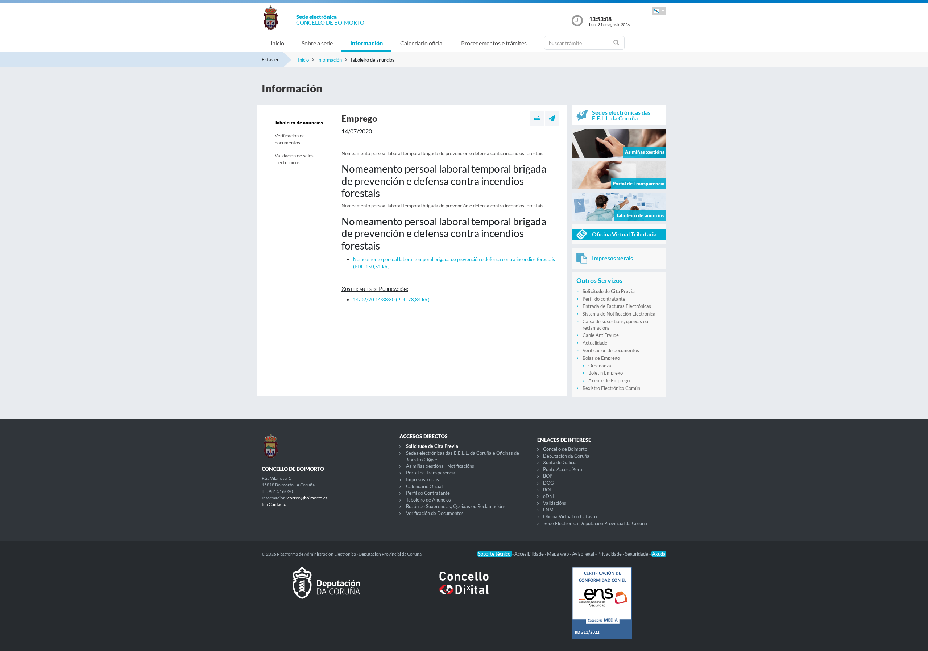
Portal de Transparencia (430, 472)
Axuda (659, 554)
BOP (547, 476)
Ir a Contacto (274, 504)
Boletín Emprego (605, 373)
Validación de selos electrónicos (294, 159)
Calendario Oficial (424, 486)
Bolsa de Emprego (601, 358)
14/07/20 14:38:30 (391, 299)
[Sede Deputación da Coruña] (326, 588)
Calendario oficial (422, 43)
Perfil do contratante (604, 299)
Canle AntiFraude (601, 335)
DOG (548, 483)
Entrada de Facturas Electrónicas (617, 306)
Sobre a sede (317, 43)
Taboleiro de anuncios (299, 122)
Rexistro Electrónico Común (611, 388)
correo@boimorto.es (307, 497)
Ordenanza (599, 365)
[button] (659, 11)
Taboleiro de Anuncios (428, 500)
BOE (547, 490)
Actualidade (595, 343)
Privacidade (610, 554)
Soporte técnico (494, 554)
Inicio (277, 43)
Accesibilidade (529, 554)
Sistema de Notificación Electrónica (619, 314)
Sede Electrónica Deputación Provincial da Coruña (595, 523)
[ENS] (601, 609)
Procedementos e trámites (494, 43)
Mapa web (558, 554)
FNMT (549, 509)
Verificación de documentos (290, 139)
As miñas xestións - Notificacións (440, 466)
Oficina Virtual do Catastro (570, 516)
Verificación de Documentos (435, 513)
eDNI (548, 496)
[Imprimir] (537, 118)
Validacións (554, 503)
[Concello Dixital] (464, 588)
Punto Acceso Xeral (563, 469)
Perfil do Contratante (428, 493)
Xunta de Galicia (560, 462)
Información (366, 43)
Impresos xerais (422, 479)
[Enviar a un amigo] (552, 118)
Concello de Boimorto (565, 449)
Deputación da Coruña (566, 456)
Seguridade (637, 554)
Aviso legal (583, 554)
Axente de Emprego (609, 380)
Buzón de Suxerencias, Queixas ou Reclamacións (456, 506)
